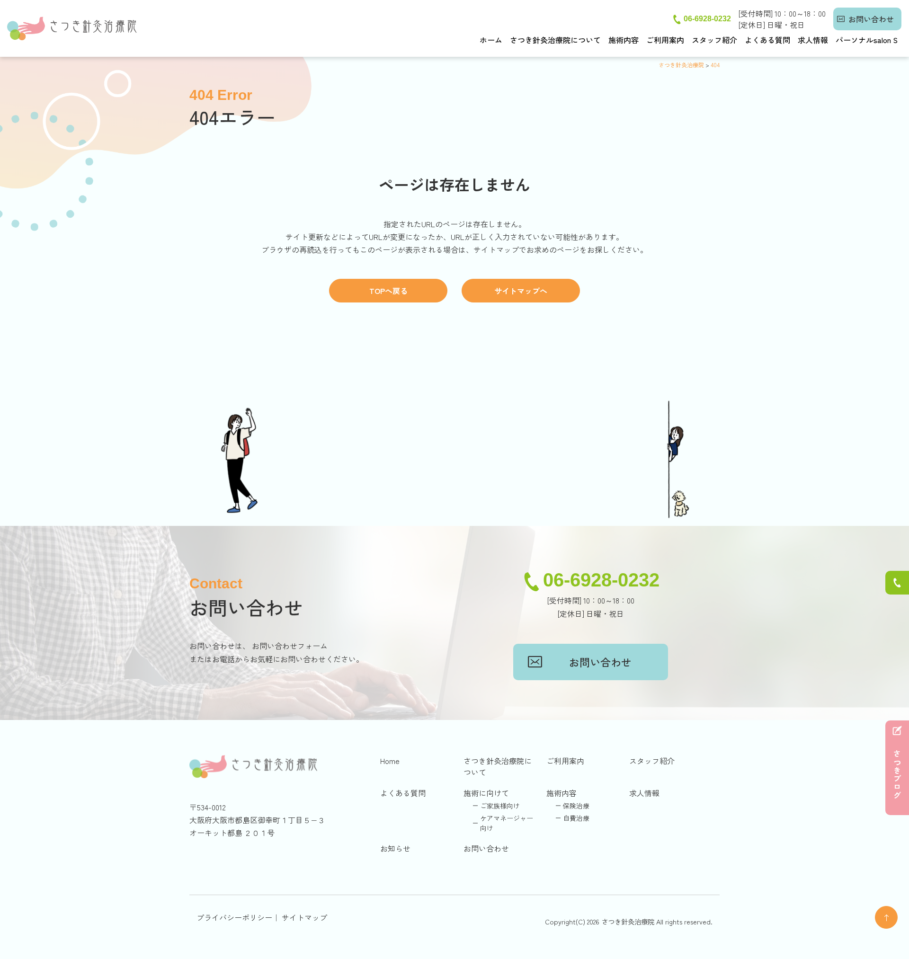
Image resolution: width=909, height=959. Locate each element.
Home (390, 760)
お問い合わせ (871, 19)
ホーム (491, 39)
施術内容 (623, 39)
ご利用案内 (665, 39)
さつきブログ (897, 775)
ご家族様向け (500, 805)
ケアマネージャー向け (506, 823)
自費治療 (576, 818)
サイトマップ (304, 917)
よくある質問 (767, 39)
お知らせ (395, 848)
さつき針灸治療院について (555, 39)
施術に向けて (486, 793)
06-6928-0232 (707, 19)
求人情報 (813, 39)
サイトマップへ (520, 290)
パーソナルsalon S (867, 39)
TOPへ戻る (388, 290)
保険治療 (576, 805)
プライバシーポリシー (234, 917)
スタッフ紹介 (714, 39)
